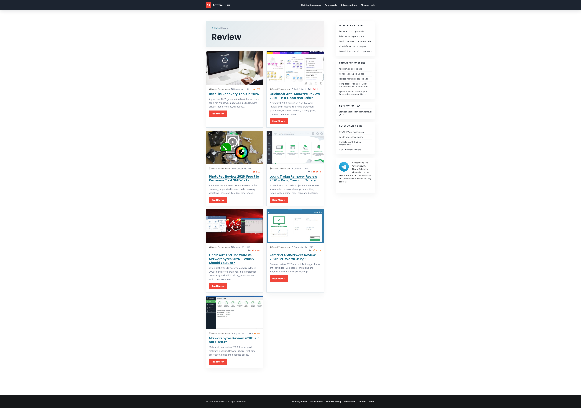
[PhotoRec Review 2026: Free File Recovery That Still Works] (234, 147)
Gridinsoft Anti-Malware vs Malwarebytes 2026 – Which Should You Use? (231, 259)
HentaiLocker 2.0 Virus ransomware (350, 143)
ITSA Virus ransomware (350, 149)
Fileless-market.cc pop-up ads (353, 79)
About (372, 401)
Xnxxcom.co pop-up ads (350, 69)
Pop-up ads (331, 5)
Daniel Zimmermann (220, 89)
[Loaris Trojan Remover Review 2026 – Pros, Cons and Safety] (295, 147)
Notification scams (311, 5)
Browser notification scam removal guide (355, 113)
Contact (362, 401)
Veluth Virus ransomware (351, 137)
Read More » (218, 113)
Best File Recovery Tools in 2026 (234, 94)
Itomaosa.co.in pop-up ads (351, 74)
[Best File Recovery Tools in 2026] (234, 68)
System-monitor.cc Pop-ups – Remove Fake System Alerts (353, 92)
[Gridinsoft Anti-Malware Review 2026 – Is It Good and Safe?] (295, 68)
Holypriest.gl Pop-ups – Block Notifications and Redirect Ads (353, 85)
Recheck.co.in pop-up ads (351, 31)
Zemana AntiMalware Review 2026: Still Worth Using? (293, 257)
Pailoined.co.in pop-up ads (351, 36)
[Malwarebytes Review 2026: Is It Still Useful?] (234, 312)
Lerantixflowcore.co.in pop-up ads (355, 51)
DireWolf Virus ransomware (351, 132)
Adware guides (349, 5)
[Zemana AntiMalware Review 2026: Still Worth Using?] (295, 226)
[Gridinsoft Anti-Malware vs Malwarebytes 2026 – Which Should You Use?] (234, 226)
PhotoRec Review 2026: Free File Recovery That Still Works (234, 178)
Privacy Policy (299, 401)
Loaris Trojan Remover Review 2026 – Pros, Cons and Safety (293, 178)
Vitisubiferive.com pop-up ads (353, 46)
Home (216, 28)
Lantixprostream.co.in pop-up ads (355, 41)
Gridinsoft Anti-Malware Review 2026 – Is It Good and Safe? (295, 96)
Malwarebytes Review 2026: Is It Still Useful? (234, 340)
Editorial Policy (333, 401)
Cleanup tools (368, 5)
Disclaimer (349, 401)
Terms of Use (316, 401)
